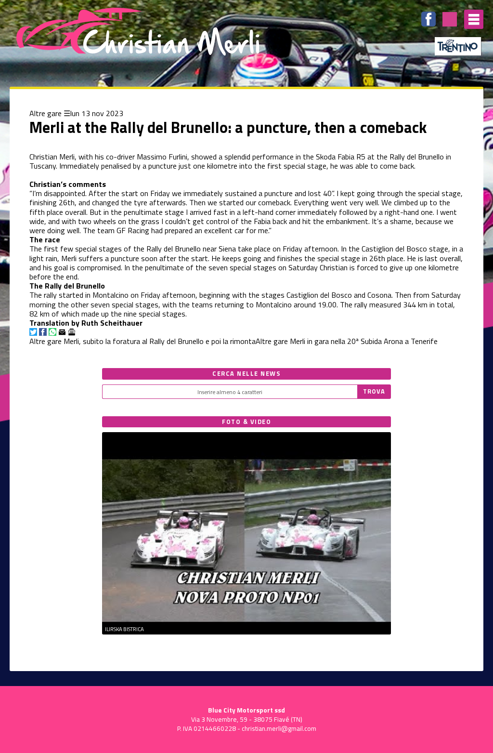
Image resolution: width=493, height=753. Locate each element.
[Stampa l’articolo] (72, 332)
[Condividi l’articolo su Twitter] (33, 332)
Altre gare (45, 113)
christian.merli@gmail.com (279, 728)
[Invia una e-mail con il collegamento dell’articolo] (62, 332)
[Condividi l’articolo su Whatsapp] (52, 332)
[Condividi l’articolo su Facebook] (43, 332)
